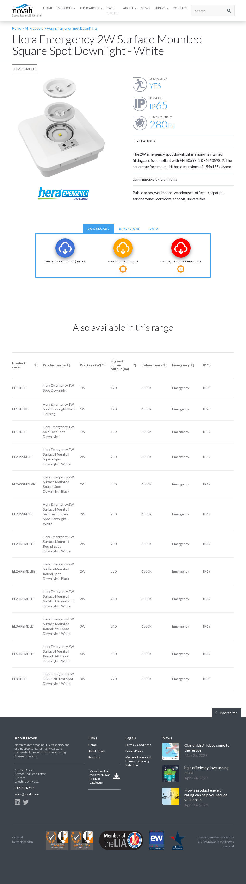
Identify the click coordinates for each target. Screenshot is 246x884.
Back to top (229, 713)
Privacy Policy (134, 751)
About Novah (96, 751)
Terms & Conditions (138, 744)
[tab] (98, 228)
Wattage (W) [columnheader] (90, 365)
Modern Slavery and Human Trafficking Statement (138, 761)
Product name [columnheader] (54, 365)
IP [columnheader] (204, 365)
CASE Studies (113, 10)
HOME (48, 8)
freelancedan (24, 842)
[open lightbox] (62, 128)
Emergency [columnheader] (181, 365)
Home (92, 744)
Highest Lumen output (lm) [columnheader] (120, 365)
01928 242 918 (24, 788)
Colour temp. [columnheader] (151, 365)
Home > (18, 28)
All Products (33, 28)
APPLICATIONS (89, 8)
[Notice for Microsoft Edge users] (123, 269)
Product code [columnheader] (18, 365)
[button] (66, 8)
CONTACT (180, 8)
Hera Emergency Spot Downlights (72, 28)
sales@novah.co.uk (27, 794)
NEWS (145, 8)
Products (94, 757)
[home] (26, 10)
